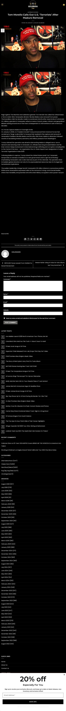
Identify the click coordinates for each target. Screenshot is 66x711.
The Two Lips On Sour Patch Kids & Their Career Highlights (25, 421)
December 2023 (6, 591)
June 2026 (4, 491)
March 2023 (5, 621)
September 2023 (7, 601)
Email (5, 302)
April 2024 (4, 577)
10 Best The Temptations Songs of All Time (20, 371)
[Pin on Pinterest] (37, 239)
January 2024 (5, 587)
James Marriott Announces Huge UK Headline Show (23, 386)
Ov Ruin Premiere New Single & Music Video (20, 401)
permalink (48, 245)
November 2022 (6, 634)
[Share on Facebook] (28, 239)
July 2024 (4, 567)
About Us (4, 665)
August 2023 (5, 604)
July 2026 (4, 487)
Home (3, 662)
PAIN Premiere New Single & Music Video (19, 356)
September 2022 (7, 640)
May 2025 (4, 534)
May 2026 (4, 494)
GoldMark (41, 23)
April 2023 (4, 617)
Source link (5, 234)
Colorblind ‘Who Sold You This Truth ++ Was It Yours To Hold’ (26, 341)
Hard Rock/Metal (7, 467)
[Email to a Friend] (34, 239)
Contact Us (5, 668)
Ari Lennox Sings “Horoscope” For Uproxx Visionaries (23, 376)
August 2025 (5, 524)
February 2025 (6, 544)
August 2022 (5, 644)
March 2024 (5, 581)
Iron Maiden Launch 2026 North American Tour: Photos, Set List (27, 336)
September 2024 (7, 561)
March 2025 (5, 541)
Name (5, 294)
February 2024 (6, 584)
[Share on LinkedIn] (40, 239)
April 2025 (4, 537)
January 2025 (5, 547)
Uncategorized (6, 474)
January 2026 (5, 507)
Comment (7, 279)
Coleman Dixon (6, 443)
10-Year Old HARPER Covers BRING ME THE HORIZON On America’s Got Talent (31, 444)
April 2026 (4, 497)
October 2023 (6, 597)
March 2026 (5, 501)
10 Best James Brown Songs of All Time (19, 391)
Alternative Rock (33, 12)
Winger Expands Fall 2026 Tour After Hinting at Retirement (25, 426)
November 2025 (6, 514)
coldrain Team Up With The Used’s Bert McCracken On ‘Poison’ (27, 431)
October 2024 (6, 557)
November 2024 (6, 554)
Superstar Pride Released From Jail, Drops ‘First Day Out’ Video (27, 351)
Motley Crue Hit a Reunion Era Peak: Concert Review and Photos (27, 406)
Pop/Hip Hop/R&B (7, 471)
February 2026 (6, 504)
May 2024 (4, 574)
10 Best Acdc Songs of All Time (16, 346)
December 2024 (6, 551)
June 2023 (4, 611)
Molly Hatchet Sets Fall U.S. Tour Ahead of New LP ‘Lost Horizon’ (27, 381)
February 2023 (6, 624)
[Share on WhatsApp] (25, 239)
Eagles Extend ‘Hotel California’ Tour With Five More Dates (36, 450)
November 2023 (6, 594)
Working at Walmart (8, 450)
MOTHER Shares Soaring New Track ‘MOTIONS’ (21, 366)
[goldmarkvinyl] (33, 4)
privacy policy (36, 706)
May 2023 (4, 614)
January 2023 (5, 627)
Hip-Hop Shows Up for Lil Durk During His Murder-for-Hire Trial (26, 396)
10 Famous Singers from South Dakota (18, 416)
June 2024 (4, 571)
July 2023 (4, 607)
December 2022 (6, 630)
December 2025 (6, 511)
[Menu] (2, 4)
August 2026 (5, 484)
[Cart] (64, 4)
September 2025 (7, 521)
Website (6, 310)
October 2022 (6, 637)
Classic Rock (5, 464)
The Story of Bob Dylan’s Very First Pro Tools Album (23, 361)
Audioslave (26, 115)
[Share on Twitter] (31, 239)
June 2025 (4, 531)
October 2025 (6, 517)
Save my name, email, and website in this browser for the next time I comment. (30, 318)
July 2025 (4, 527)
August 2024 (5, 564)
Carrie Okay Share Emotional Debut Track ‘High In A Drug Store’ (27, 411)
